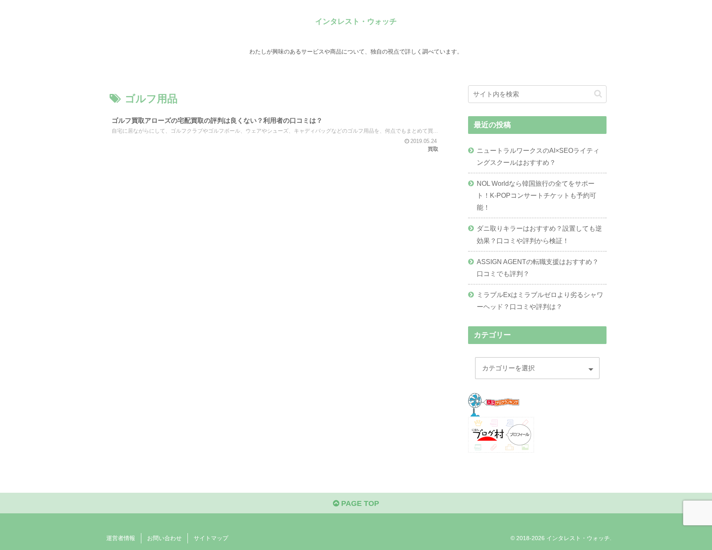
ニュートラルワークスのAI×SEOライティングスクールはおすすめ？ (538, 156)
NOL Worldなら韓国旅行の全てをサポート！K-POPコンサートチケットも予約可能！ (536, 195)
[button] (598, 93)
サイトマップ (211, 538)
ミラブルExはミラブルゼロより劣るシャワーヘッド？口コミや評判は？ (540, 300)
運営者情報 (120, 538)
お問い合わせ (164, 538)
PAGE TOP (359, 503)
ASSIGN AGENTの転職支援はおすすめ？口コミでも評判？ (538, 267)
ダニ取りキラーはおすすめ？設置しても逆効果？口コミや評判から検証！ (539, 234)
